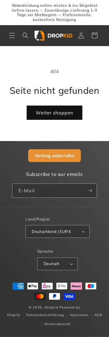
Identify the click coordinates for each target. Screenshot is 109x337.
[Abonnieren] (90, 191)
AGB (98, 315)
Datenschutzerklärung (45, 315)
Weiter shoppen (54, 113)
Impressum (79, 315)
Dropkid (51, 307)
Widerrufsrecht (57, 324)
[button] (12, 35)
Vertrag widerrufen (54, 155)
